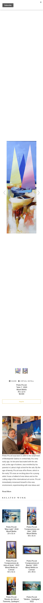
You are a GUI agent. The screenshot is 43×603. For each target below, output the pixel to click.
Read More (6, 491)
